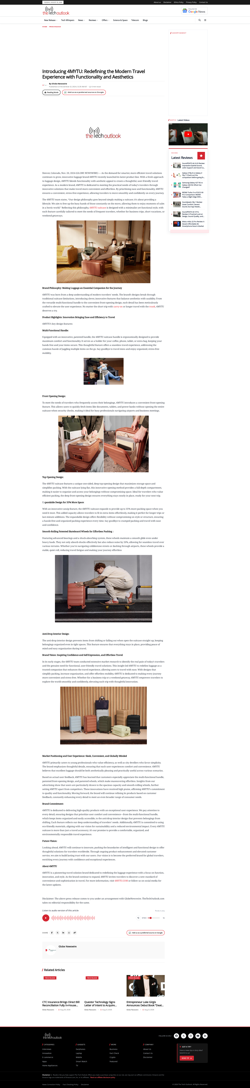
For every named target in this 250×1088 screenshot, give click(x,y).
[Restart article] (138, 917)
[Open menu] (205, 20)
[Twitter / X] (57, 932)
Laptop (79, 1053)
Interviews (46, 1049)
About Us (147, 1049)
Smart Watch (81, 1061)
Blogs (145, 20)
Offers (104, 20)
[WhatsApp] (69, 932)
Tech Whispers (67, 20)
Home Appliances (50, 1065)
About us (157, 2)
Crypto (112, 1057)
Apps (44, 1061)
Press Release (55, 27)
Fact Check (114, 1053)
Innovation (47, 1053)
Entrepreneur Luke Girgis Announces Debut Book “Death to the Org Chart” (145, 1003)
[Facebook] (51, 932)
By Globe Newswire (58, 83)
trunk (152, 306)
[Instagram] (190, 1035)
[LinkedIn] (63, 932)
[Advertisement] (103, 48)
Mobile (79, 1057)
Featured (113, 1061)
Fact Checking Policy (70, 1084)
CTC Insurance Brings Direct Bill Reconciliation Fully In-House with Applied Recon (61, 1003)
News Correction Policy (51, 1084)
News (80, 20)
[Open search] (199, 20)
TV (77, 1065)
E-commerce (47, 1057)
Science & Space (120, 20)
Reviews (92, 20)
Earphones (80, 1049)
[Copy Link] (74, 932)
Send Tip (185, 1058)
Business (113, 1049)
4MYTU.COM (121, 880)
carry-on (118, 306)
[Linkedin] (205, 1035)
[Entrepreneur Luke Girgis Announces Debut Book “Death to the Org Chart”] (146, 986)
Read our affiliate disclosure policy (102, 1077)
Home (44, 27)
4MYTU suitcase (97, 207)
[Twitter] (183, 1035)
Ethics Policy (178, 2)
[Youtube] (198, 1035)
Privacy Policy (191, 2)
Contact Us (203, 2)
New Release (49, 20)
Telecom (135, 20)
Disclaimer (167, 2)
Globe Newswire (68, 946)
